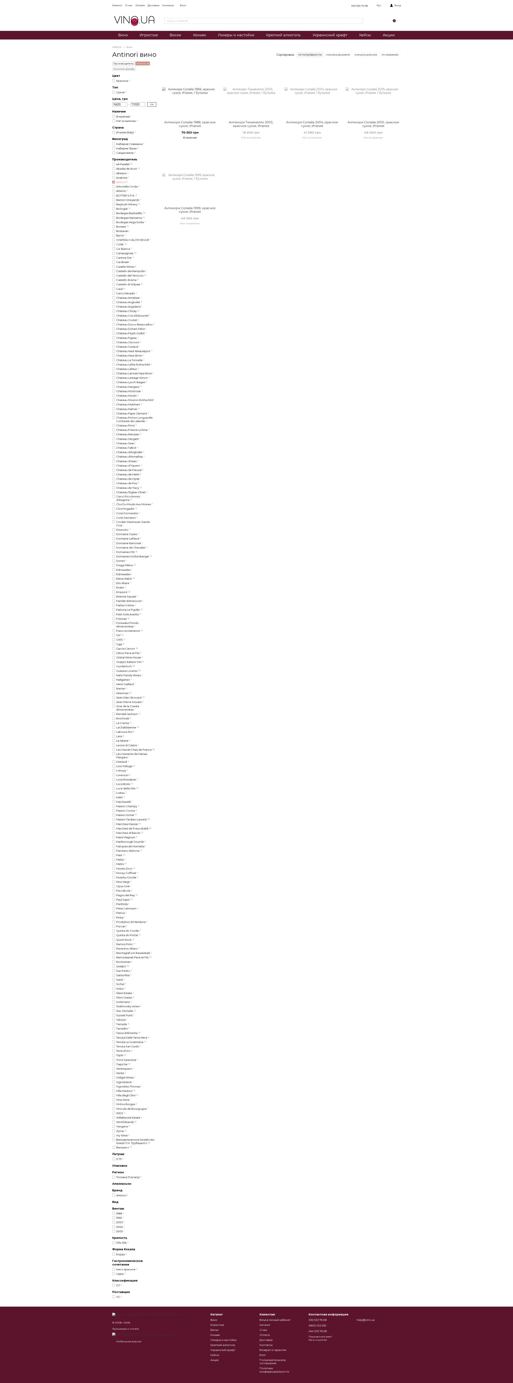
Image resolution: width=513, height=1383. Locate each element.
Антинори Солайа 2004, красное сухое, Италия (312, 124)
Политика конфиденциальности (274, 1370)
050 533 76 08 (359, 5)
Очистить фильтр (124, 68)
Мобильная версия (128, 1341)
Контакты (168, 5)
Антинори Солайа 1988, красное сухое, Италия (190, 124)
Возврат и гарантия (273, 1350)
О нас (128, 5)
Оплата (140, 5)
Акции (389, 35)
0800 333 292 (317, 1325)
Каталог (117, 5)
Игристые (149, 35)
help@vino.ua (366, 1319)
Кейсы (365, 35)
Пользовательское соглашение (273, 1361)
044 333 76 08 (318, 1331)
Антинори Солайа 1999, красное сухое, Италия (190, 210)
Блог (183, 5)
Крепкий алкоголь (283, 35)
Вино (123, 35)
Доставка (153, 5)
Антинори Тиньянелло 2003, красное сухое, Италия (251, 124)
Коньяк (199, 35)
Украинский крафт (330, 35)
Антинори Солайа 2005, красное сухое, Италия (373, 124)
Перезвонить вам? (320, 1336)
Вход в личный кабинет (275, 1319)
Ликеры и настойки (236, 35)
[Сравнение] (374, 21)
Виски (175, 35)
